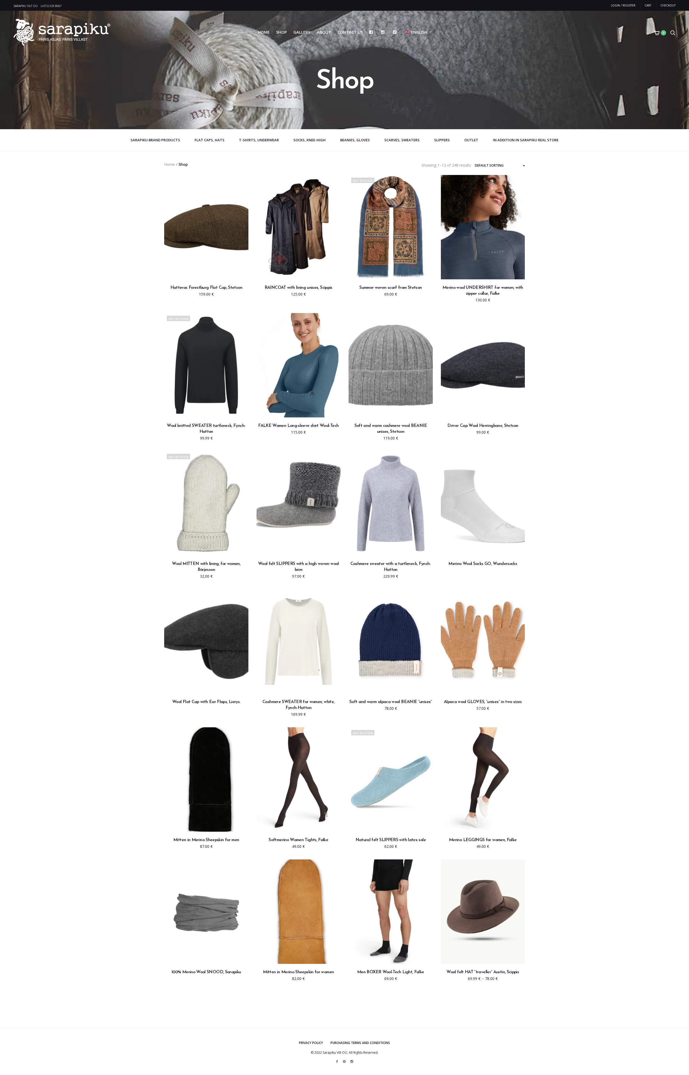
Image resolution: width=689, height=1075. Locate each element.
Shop (281, 32)
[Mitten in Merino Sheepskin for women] (298, 911)
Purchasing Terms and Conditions (360, 1043)
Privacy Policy (311, 1043)
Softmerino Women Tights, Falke (298, 840)
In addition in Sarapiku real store (525, 140)
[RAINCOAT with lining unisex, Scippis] (298, 227)
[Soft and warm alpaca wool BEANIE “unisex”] (391, 641)
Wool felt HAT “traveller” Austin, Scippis (483, 972)
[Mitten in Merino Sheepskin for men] (206, 779)
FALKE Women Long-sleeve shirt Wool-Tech (298, 426)
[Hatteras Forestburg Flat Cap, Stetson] (206, 227)
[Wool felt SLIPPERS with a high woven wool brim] (298, 503)
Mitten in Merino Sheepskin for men (206, 840)
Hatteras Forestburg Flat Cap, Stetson (206, 288)
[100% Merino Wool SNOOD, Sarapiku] (206, 911)
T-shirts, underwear (259, 140)
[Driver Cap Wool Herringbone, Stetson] (483, 365)
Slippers (442, 140)
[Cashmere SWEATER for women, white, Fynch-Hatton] (298, 641)
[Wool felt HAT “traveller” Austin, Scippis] (483, 911)
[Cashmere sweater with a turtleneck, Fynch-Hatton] (391, 503)
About (324, 32)
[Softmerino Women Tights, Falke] (298, 779)
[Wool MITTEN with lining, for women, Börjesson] (206, 503)
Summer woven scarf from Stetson (390, 288)
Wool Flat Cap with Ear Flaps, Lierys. (206, 702)
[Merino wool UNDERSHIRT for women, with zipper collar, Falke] (483, 227)
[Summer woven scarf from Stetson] (391, 227)
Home (264, 32)
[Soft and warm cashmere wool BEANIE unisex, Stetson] (391, 365)
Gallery (301, 32)
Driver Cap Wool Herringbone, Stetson (482, 426)
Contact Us (350, 32)
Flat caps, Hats (209, 140)
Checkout (668, 5)
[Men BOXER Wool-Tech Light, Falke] (391, 911)
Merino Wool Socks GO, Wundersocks (482, 564)
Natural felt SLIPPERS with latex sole (391, 840)
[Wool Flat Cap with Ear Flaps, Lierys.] (206, 641)
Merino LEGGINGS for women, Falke (483, 840)
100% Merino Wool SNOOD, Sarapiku (206, 972)
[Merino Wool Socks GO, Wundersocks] (483, 503)
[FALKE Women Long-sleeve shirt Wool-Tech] (298, 365)
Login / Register (623, 5)
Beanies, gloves (355, 140)
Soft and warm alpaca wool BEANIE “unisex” (390, 702)
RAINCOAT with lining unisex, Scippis (298, 288)
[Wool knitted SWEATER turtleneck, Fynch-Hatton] (206, 365)
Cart (648, 5)
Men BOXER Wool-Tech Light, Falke (390, 972)
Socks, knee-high (309, 140)
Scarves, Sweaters (402, 140)
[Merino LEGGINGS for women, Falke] (483, 779)
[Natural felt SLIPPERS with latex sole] (391, 779)
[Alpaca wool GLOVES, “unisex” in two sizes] (483, 641)
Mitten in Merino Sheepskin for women (298, 972)
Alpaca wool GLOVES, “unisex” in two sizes (483, 702)
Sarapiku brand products (155, 140)
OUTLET (471, 140)
